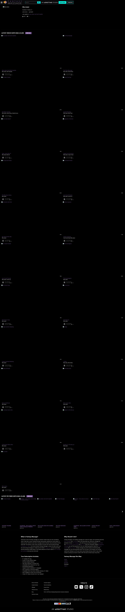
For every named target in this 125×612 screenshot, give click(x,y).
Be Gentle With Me (6, 236)
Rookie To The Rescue (68, 444)
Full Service (66, 319)
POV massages (76, 542)
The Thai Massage (67, 70)
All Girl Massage (69, 73)
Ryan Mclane (73, 547)
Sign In (70, 2)
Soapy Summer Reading (8, 361)
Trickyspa (75, 541)
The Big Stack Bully (6, 195)
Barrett (8, 154)
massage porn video (25, 546)
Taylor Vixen (70, 154)
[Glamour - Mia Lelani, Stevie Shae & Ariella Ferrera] (28, 511)
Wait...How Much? (6, 153)
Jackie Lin (70, 196)
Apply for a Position (68, 153)
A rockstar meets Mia (7, 444)
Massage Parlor (69, 115)
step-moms (100, 542)
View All (28, 33)
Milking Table (7, 73)
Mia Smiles (70, 362)
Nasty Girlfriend (6, 403)
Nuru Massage (7, 198)
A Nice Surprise (67, 236)
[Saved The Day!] (100, 511)
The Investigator (67, 278)
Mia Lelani (4, 71)
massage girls (48, 547)
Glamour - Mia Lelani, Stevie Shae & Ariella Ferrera (28, 526)
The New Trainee (6, 112)
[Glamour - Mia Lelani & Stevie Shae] (82, 511)
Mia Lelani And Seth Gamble (36, 14)
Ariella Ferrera (15, 113)
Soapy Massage (8, 323)
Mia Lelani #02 (67, 403)
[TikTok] (91, 587)
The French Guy (6, 319)
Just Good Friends (67, 195)
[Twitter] (81, 587)
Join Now (62, 2)
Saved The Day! (67, 112)
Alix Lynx (83, 544)
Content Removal (62, 601)
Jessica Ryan (75, 544)
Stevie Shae (70, 71)
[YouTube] (76, 587)
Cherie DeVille (69, 544)
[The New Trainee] (10, 511)
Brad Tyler (70, 113)
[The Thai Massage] (64, 511)
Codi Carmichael (66, 238)
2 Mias (65, 361)
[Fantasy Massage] (12, 2)
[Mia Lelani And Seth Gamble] (46, 511)
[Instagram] (86, 587)
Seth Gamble (9, 71)
